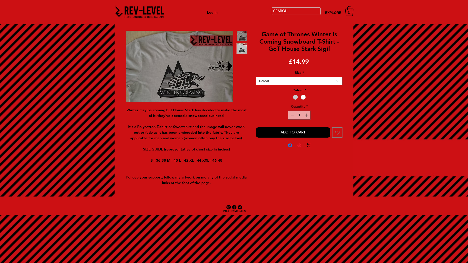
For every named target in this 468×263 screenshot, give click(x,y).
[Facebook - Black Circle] (234, 207)
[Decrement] (292, 115)
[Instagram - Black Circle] (228, 207)
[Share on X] (309, 145)
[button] (349, 11)
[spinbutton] (299, 115)
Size (299, 73)
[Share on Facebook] (290, 145)
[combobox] (299, 81)
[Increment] (307, 115)
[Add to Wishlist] (337, 132)
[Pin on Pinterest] (299, 145)
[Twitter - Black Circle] (240, 207)
